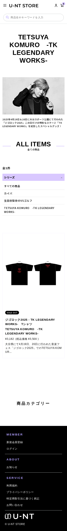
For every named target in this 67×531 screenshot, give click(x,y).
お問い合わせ (15, 505)
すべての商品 (12, 186)
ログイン (12, 448)
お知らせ (12, 467)
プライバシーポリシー (20, 492)
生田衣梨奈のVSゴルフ (18, 201)
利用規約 (12, 485)
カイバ (8, 193)
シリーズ (9, 177)
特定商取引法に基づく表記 (23, 498)
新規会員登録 (15, 442)
